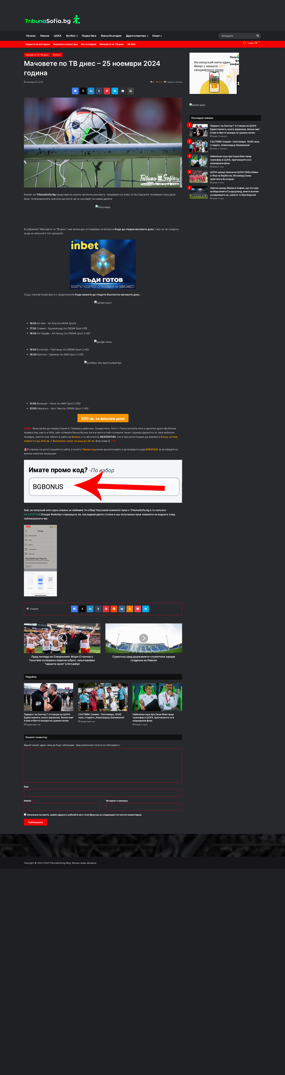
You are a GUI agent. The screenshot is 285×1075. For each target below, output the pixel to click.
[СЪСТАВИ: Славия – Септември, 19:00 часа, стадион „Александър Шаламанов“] (103, 697)
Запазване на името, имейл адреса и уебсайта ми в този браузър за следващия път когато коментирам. (84, 814)
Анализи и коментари (65, 44)
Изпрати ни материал (38, 44)
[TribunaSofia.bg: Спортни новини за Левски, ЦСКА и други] (53, 20)
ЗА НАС (131, 44)
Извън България (111, 35)
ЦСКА (57, 35)
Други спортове (136, 35)
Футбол (70, 35)
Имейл (28, 800)
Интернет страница (117, 800)
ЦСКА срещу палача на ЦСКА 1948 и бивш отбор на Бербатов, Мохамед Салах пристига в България (234, 175)
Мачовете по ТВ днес (112, 44)
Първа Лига (89, 35)
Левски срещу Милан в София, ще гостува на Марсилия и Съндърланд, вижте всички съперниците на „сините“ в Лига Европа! (234, 191)
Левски (44, 35)
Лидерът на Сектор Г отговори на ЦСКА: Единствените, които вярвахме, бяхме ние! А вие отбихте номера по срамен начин (48, 717)
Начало (30, 35)
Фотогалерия (88, 44)
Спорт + (157, 35)
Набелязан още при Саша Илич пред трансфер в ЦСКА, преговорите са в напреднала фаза (153, 717)
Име (27, 786)
